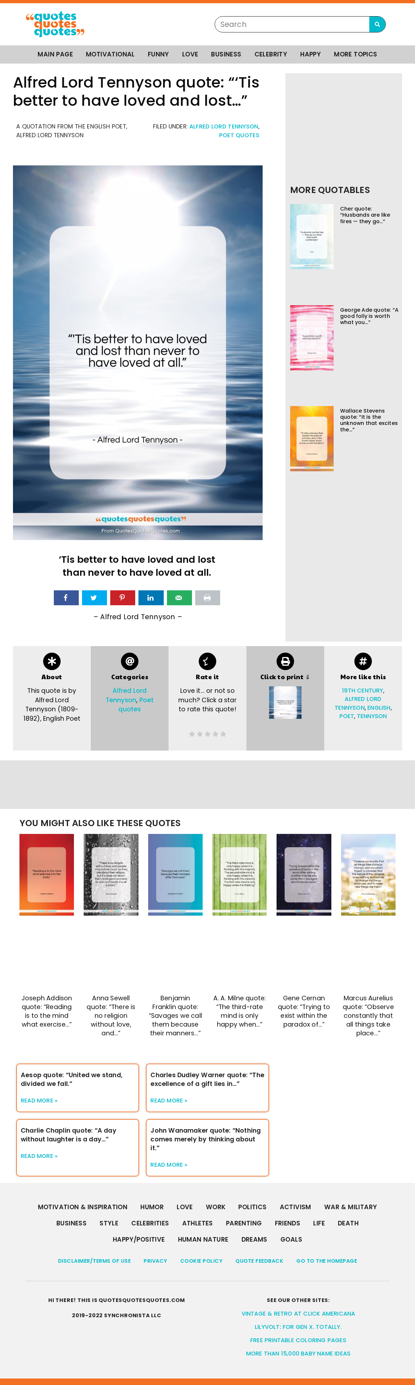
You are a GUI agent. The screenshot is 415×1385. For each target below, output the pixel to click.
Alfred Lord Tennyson (223, 126)
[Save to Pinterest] (122, 597)
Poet (346, 716)
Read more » (39, 1100)
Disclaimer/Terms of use (94, 1261)
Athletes (197, 1223)
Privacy (155, 1261)
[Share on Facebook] (66, 597)
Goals (291, 1239)
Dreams (254, 1239)
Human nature (203, 1239)
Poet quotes (239, 135)
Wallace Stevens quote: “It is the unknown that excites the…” (369, 420)
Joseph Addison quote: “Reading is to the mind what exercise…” (46, 1011)
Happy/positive (139, 1239)
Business (226, 54)
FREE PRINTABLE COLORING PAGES (298, 1340)
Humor (152, 1207)
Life (319, 1223)
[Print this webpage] (207, 597)
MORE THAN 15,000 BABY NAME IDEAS (298, 1353)
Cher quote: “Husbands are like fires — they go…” (365, 215)
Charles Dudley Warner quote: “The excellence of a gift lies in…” (207, 1079)
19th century (362, 690)
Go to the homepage (326, 1261)
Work (216, 1207)
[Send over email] (179, 597)
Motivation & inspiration (83, 1207)
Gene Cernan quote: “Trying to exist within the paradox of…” (304, 1011)
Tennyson (372, 716)
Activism (295, 1207)
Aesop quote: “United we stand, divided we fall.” (72, 1079)
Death (348, 1223)
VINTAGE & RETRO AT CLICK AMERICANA (298, 1314)
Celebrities (150, 1223)
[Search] (377, 24)
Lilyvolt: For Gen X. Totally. (298, 1327)
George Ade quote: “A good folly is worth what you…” (369, 316)
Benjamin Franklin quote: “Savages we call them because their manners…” (175, 1016)
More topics (355, 54)
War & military (350, 1207)
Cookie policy (201, 1261)
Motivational (110, 54)
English (378, 708)
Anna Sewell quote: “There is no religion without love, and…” (111, 1016)
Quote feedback (259, 1261)
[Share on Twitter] (94, 597)
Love (190, 54)
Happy (310, 54)
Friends (288, 1223)
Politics (252, 1207)
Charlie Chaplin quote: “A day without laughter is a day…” (68, 1135)
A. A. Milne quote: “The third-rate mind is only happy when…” (239, 1011)
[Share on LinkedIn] (150, 597)
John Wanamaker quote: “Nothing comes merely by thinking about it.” (205, 1139)
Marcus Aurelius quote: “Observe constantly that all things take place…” (368, 1016)
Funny (158, 54)
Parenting (244, 1223)
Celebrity (271, 54)
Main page (55, 54)
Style (109, 1223)
